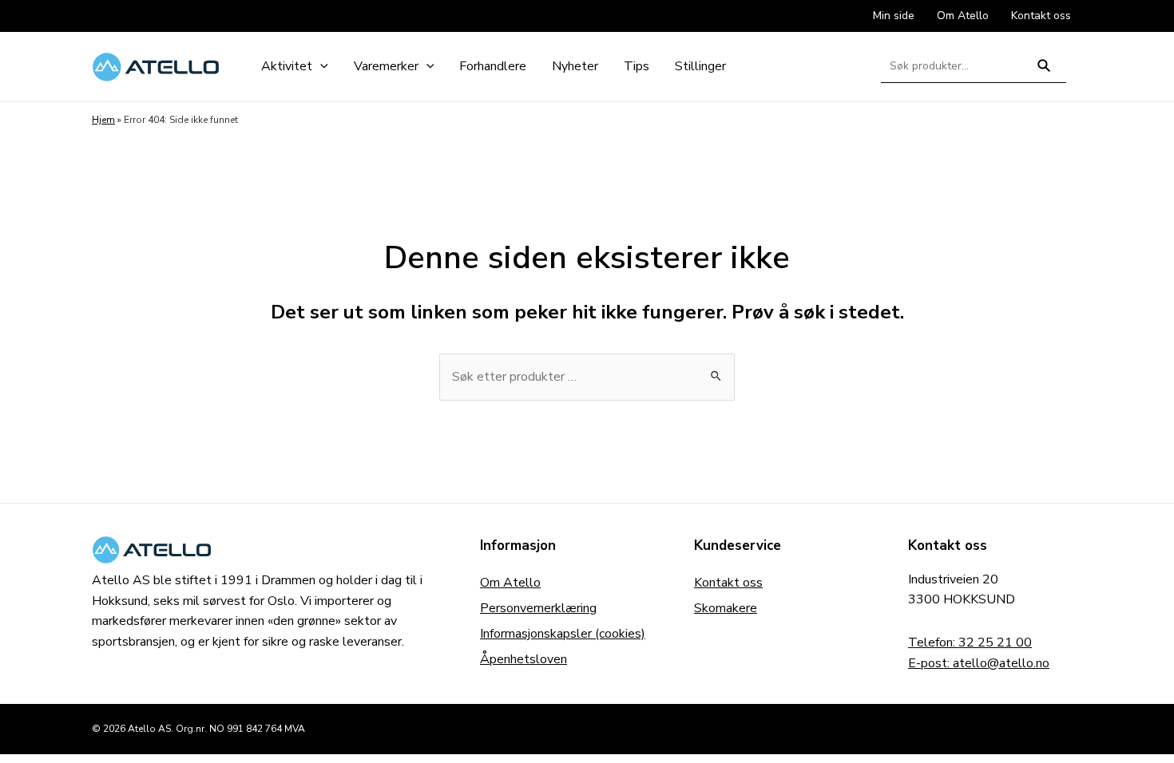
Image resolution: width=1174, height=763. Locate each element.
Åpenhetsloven (523, 659)
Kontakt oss (728, 582)
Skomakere (725, 608)
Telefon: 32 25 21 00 (970, 642)
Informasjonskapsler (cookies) (562, 633)
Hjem (103, 119)
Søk (1044, 72)
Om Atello (510, 582)
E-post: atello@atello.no (978, 663)
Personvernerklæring (538, 608)
